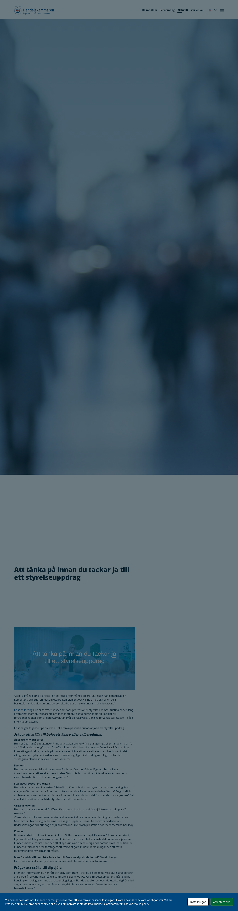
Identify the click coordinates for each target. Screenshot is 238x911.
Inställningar (198, 902)
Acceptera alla (221, 902)
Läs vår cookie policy (136, 904)
